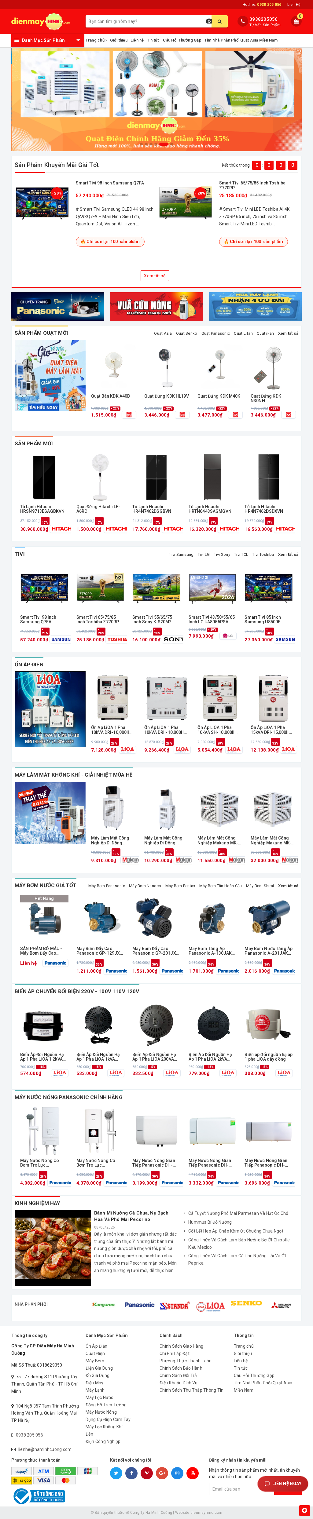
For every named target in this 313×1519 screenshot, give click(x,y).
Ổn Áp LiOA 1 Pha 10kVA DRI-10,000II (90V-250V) (110, 730)
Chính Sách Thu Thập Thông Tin (191, 1390)
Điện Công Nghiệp (103, 1441)
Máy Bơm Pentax (180, 885)
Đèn (90, 1434)
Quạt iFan (265, 333)
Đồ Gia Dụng (98, 1375)
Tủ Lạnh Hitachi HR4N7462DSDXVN (264, 509)
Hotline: (262, 4)
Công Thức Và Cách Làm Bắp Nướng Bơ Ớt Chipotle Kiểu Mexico (239, 1243)
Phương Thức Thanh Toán (186, 1360)
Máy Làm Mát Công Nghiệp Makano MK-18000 (217, 840)
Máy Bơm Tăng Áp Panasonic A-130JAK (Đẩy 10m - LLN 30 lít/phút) (210, 951)
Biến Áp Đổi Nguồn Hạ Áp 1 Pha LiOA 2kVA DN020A (210, 1057)
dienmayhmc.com (206, 1512)
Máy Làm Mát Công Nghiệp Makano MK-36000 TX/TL (271, 840)
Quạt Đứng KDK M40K (219, 396)
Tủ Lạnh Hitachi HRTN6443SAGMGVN (210, 509)
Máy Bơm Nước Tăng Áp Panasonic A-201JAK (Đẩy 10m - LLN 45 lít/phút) (269, 951)
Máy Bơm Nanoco (145, 885)
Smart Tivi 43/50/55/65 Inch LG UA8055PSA (212, 619)
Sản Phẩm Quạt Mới (41, 333)
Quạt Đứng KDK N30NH (266, 398)
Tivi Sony (222, 554)
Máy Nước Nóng (101, 1412)
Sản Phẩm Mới (34, 443)
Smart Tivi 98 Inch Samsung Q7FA (110, 182)
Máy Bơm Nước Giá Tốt (45, 885)
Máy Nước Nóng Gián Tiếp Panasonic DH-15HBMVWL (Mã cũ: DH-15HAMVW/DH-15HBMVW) (156, 1163)
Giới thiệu (118, 40)
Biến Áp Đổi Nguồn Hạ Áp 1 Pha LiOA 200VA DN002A (154, 1057)
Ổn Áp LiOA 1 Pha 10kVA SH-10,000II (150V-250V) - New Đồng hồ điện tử (216, 730)
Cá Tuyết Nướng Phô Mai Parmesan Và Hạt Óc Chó (238, 1213)
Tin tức (153, 40)
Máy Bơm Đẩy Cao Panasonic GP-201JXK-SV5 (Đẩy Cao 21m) (156, 951)
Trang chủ (96, 40)
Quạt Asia (163, 333)
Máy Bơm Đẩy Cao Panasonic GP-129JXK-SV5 (100, 951)
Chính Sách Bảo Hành (181, 1368)
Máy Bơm (95, 1360)
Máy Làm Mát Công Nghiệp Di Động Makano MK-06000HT (112, 840)
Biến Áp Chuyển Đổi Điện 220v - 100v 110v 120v (77, 991)
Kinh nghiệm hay (37, 1203)
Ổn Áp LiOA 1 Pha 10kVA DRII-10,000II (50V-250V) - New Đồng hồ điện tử (164, 730)
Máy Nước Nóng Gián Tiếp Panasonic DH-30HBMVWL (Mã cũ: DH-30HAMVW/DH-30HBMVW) (269, 1163)
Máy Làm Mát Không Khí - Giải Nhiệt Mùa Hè (74, 775)
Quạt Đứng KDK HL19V (166, 396)
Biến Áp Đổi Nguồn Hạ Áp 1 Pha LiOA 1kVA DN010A (98, 1057)
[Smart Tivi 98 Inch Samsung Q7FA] (42, 202)
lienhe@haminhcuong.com (45, 1449)
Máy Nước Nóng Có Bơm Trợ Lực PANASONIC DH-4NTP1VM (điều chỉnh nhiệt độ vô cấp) (98, 1163)
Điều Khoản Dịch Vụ (179, 1382)
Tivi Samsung (181, 554)
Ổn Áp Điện (29, 664)
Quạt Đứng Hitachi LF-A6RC (98, 509)
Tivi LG (204, 554)
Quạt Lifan (243, 333)
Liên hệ (137, 40)
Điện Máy (95, 1382)
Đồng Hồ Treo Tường (106, 1404)
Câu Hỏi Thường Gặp (182, 40)
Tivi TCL (241, 554)
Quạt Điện (95, 1353)
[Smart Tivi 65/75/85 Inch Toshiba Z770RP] (185, 202)
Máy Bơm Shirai (260, 885)
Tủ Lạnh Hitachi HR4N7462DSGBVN (151, 509)
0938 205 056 (29, 1435)
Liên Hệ (293, 4)
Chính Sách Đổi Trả (178, 1375)
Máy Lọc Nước (99, 1397)
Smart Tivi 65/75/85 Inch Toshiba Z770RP (252, 185)
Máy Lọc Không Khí (104, 1426)
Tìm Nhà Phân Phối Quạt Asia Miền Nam (241, 40)
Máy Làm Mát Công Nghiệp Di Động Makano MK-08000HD (166, 840)
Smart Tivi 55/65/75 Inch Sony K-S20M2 (152, 619)
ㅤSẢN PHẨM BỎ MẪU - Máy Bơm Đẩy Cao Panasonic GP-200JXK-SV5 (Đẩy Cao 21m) (44, 951)
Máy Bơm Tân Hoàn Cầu (220, 885)
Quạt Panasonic (215, 333)
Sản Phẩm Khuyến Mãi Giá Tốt (57, 165)
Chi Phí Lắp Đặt (175, 1353)
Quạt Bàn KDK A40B (110, 396)
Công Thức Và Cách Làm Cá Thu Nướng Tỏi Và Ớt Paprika (237, 1259)
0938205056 (263, 19)
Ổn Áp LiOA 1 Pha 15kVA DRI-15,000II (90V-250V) (270, 730)
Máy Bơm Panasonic (106, 885)
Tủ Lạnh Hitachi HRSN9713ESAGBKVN (42, 509)
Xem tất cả (155, 275)
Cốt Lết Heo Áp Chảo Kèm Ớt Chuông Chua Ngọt (235, 1231)
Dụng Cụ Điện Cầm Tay (108, 1419)
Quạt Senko (186, 333)
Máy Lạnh (95, 1390)
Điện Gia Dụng (99, 1368)
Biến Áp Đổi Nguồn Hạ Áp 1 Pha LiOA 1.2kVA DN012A (42, 1057)
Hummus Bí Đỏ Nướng (210, 1222)
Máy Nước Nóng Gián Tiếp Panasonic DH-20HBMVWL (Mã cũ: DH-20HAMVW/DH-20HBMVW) (213, 1163)
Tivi (20, 554)
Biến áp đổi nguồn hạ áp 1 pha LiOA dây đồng (269, 1057)
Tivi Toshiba (263, 554)
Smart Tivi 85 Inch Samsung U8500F (263, 619)
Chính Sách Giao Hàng (181, 1346)
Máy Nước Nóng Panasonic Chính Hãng (69, 1097)
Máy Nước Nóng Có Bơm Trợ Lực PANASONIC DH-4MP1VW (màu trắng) (41, 1163)
